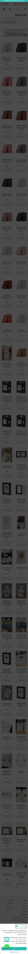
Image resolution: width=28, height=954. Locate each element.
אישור (14, 948)
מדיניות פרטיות (21, 939)
